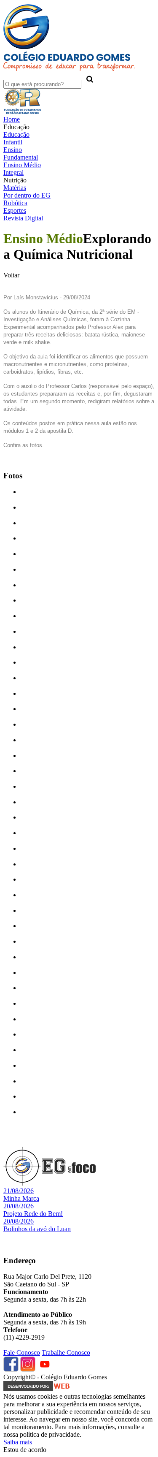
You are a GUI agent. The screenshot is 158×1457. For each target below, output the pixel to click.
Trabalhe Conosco (66, 1352)
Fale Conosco (21, 1352)
